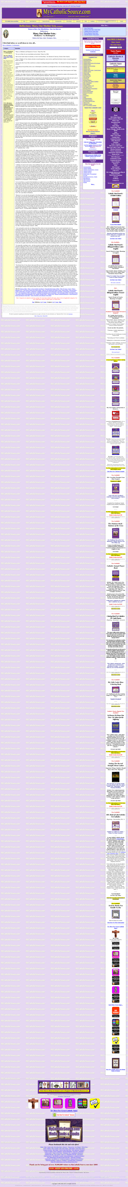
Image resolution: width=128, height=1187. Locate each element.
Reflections (116, 134)
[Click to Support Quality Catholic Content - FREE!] (93, 119)
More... (93, 184)
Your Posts (75, 1151)
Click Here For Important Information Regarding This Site (60, 19)
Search (118, 42)
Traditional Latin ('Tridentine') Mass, (116, 852)
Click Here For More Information (93, 50)
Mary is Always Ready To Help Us (36, 288)
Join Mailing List (55, 1159)
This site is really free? (115, 145)
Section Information (67, 1151)
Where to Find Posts (57, 1153)
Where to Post (48, 1153)
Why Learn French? (116, 352)
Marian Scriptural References (62, 294)
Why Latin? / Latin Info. (116, 282)
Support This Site (49, 1154)
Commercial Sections (79, 1156)
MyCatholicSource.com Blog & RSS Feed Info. (58, 1157)
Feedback (115, 178)
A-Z (42, 302)
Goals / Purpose (115, 144)
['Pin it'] (93, 111)
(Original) (115, 209)
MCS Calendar (55, 1148)
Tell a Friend (115, 167)
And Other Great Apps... (116, 1005)
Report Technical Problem (77, 1159)
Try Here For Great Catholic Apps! (115, 927)
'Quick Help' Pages (115, 127)
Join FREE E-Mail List (116, 39)
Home (113, 42)
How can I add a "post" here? (115, 147)
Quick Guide (50, 1147)
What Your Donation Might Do (93, 131)
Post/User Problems (50, 1160)
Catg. (44, 302)
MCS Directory (115, 157)
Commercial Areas (115, 160)
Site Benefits (56, 1156)
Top (33, 302)
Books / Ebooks (111, 129)
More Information (92, 114)
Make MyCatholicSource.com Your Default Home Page (64, 1162)
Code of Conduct (49, 1151)
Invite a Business (116, 168)
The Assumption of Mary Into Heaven (27, 293)
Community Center (115, 158)
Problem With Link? (93, 115)
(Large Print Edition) (115, 224)
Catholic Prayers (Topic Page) (91, 31)
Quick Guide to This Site (116, 119)
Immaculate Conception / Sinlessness (28, 291)
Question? (82, 1150)
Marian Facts (51, 294)
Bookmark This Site (56, 6)
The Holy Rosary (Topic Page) (91, 34)
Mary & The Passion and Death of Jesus (51, 290)
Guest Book (80, 1154)
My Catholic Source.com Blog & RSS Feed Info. (115, 172)
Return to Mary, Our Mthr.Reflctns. (38, 29)
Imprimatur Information (116, 152)
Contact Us (116, 180)
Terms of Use (39, 315)
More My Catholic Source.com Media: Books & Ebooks (115, 1070)
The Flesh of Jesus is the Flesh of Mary (32, 290)
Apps (115, 132)
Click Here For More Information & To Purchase (116, 898)
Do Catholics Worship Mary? (40, 294)
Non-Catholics (116, 162)
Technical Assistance (65, 1159)
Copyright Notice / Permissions (74, 1160)
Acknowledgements (68, 1156)
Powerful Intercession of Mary (52, 288)
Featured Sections (116, 139)
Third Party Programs (115, 175)
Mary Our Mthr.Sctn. (55, 29)
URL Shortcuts (115, 140)
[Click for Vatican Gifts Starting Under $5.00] (93, 122)
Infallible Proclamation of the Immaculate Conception (49, 291)
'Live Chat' (117, 135)
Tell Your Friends (75, 6)
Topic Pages (115, 125)
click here (71, 314)
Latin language (120, 838)
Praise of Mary (23, 288)
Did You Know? (48, 1156)
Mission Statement (115, 149)
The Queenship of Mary (63, 293)
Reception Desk (115, 122)
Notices (116, 124)
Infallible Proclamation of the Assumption (47, 293)
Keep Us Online (76, 19)
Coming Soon (116, 137)
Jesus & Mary (65, 290)
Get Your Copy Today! (115, 238)
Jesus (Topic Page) (88, 28)
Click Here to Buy (115, 608)
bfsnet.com (121, 183)
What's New (115, 120)
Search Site (48, 1159)
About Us (115, 163)
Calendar (115, 142)
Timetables (81, 1151)
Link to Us (116, 170)
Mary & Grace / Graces (65, 288)
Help (60, 302)
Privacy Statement (115, 151)
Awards (115, 176)
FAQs (115, 165)
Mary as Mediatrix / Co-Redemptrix (11, 45)
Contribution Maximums (77, 1153)
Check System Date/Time (65, 1150)
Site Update (55, 1150)
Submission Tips (67, 1153)
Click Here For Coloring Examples (115, 471)
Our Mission (78, 1147)
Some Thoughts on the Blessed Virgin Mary (41, 295)
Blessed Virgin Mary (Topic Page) (8, 57)
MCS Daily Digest (116, 44)
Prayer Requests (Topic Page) (91, 33)
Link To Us (66, 6)
